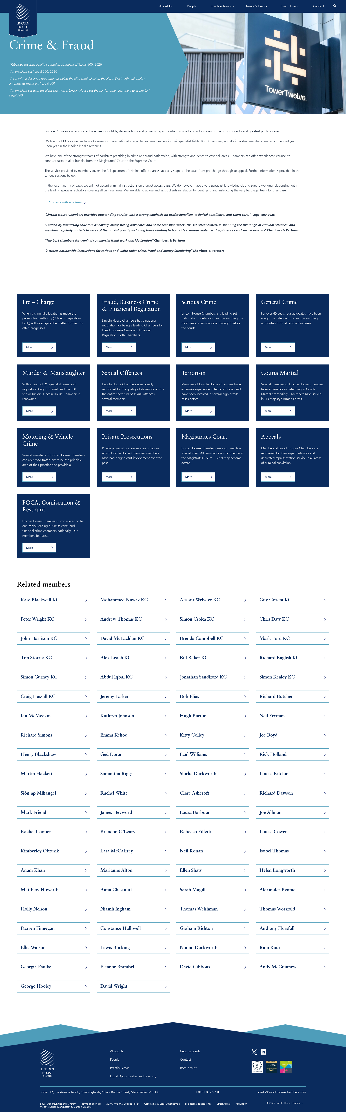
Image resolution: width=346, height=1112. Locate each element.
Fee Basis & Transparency (198, 1103)
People (191, 6)
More (29, 347)
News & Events (256, 6)
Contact (318, 6)
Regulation (241, 1103)
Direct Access (223, 1103)
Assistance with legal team (65, 202)
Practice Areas (221, 6)
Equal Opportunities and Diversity (133, 1076)
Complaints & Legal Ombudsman (162, 1103)
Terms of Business (91, 1103)
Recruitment (290, 6)
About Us (165, 6)
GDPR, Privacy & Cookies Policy (122, 1103)
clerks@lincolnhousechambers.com (282, 1092)
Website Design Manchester (55, 1106)
